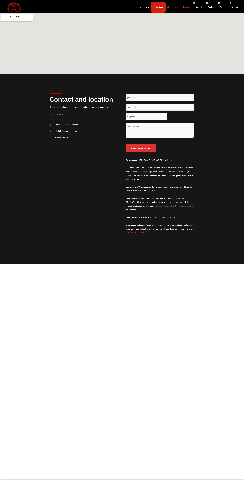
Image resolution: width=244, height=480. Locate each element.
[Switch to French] (222, 7)
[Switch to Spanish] (198, 7)
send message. (141, 148)
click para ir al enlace (135, 233)
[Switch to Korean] (234, 7)
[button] (148, 7)
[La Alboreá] (14, 7)
